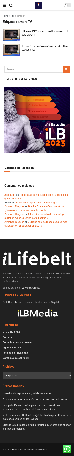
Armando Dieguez (14, 206)
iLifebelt (13, 449)
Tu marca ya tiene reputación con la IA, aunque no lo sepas (35, 399)
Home (5, 15)
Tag (12, 15)
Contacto (8, 337)
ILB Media (11, 302)
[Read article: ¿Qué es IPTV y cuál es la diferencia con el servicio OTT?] (11, 35)
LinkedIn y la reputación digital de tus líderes (27, 393)
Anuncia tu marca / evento (18, 342)
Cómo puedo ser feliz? (16, 357)
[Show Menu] (4, 5)
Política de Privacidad (15, 352)
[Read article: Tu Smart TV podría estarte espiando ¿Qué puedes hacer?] (11, 50)
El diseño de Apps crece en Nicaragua (36, 202)
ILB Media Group (30, 287)
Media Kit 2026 (11, 332)
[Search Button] (11, 5)
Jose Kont (9, 194)
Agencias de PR (12, 347)
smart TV (21, 15)
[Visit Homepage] (38, 5)
